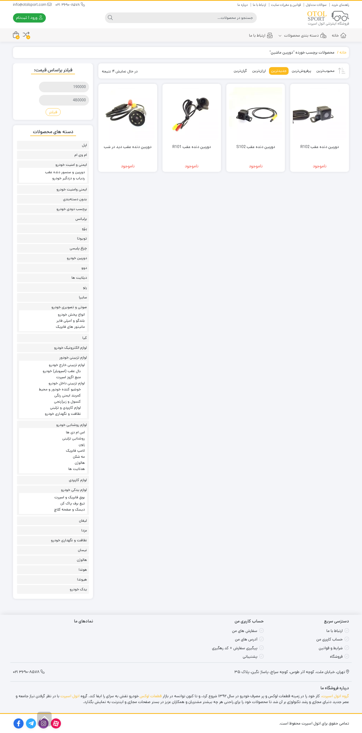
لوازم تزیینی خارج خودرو (67, 365)
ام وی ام (80, 155)
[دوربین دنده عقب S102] (255, 113)
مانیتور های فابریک (70, 326)
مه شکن (79, 456)
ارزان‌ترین (259, 70)
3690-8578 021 (68, 4)
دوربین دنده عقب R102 (320, 147)
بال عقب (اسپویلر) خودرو (62, 371)
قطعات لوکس (151, 696)
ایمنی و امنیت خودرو (71, 164)
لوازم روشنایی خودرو (71, 424)
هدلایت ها (76, 469)
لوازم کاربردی (78, 480)
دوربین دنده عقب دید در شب (128, 147)
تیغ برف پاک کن (72, 503)
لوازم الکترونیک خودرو (70, 347)
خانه (335, 35)
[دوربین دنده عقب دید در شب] (127, 113)
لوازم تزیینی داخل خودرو (66, 383)
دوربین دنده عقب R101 (192, 147)
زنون (82, 444)
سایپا (83, 297)
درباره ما (242, 4)
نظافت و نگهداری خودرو (63, 413)
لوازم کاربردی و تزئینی (65, 407)
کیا (84, 338)
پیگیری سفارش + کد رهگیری (234, 648)
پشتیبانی (250, 656)
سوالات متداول (316, 4)
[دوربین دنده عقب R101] (191, 113)
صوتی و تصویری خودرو (69, 307)
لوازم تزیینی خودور (73, 357)
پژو (84, 228)
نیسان (82, 550)
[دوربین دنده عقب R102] (319, 113)
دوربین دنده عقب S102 (255, 147)
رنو (85, 287)
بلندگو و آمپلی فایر (70, 320)
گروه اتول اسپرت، (335, 696)
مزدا (84, 530)
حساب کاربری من (329, 639)
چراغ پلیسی (78, 248)
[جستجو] (110, 17)
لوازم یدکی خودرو (74, 489)
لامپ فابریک (75, 450)
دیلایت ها (79, 277)
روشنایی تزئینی (73, 438)
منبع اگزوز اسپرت (68, 377)
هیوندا (82, 579)
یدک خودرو (78, 589)
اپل (84, 145)
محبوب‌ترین (325, 70)
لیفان (83, 520)
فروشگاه (336, 656)
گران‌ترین (240, 70)
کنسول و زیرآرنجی (67, 401)
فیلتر (53, 112)
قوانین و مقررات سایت (286, 4)
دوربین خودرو (77, 258)
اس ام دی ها (75, 432)
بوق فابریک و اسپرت (69, 497)
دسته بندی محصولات (301, 35)
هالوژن (80, 462)
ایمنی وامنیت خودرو (71, 189)
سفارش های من (244, 631)
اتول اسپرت (70, 696)
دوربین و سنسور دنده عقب (65, 172)
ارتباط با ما (259, 4)
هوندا (83, 569)
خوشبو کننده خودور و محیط (60, 389)
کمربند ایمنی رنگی (67, 395)
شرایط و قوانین (331, 648)
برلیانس (81, 218)
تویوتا (82, 238)
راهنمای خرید (340, 4)
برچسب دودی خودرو (71, 209)
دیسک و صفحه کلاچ (69, 509)
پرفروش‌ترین (301, 70)
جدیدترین (278, 70)
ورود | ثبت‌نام (27, 17)
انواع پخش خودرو (71, 314)
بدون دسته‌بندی (75, 199)
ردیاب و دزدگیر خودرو (68, 178)
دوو (84, 267)
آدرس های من (246, 639)
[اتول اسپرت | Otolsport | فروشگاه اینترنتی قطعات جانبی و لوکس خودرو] (328, 18)
